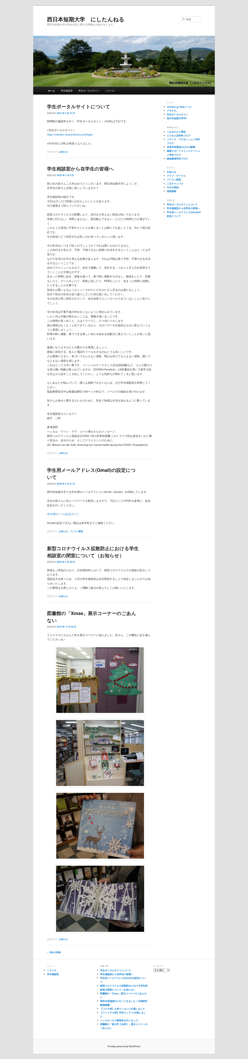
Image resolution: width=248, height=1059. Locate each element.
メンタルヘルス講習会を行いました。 (120, 1020)
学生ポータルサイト (88, 90)
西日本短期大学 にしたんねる (85, 19)
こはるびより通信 (176, 131)
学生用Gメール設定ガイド (63, 514)
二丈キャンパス (175, 183)
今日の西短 (173, 187)
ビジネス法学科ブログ (178, 135)
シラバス (110, 90)
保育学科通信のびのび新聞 (181, 147)
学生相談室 (67, 90)
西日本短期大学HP (177, 118)
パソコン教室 (76, 531)
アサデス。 (173, 110)
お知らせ (63, 151)
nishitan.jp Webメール (179, 106)
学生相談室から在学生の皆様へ (80, 168)
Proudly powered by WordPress (124, 1046)
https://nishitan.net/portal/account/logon (70, 134)
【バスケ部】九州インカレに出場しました (122, 1008)
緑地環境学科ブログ (177, 158)
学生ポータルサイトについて (78, 106)
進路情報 (171, 191)
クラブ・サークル (176, 175)
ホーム (51, 90)
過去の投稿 (54, 952)
